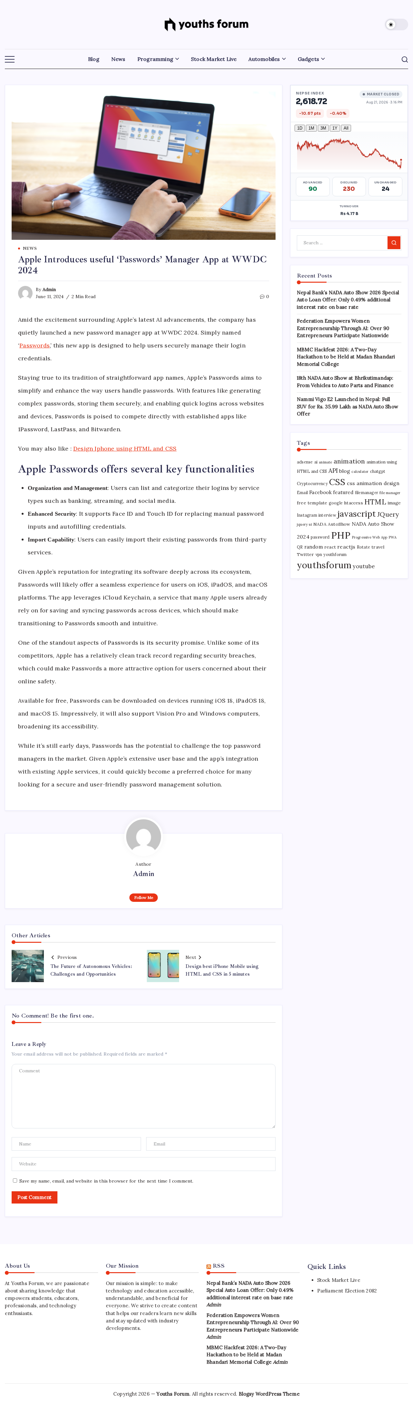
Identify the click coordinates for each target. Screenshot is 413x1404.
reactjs (346, 546)
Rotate (363, 547)
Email (302, 492)
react (330, 547)
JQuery (388, 514)
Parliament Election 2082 (347, 1291)
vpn (319, 554)
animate (325, 462)
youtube (363, 566)
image (394, 503)
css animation (364, 483)
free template (312, 503)
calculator (359, 471)
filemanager (366, 492)
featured (343, 492)
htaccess (353, 503)
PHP (341, 535)
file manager (389, 493)
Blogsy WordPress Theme (269, 1394)
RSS (219, 1265)
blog (344, 471)
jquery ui (304, 524)
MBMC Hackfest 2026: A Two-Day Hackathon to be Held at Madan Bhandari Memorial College (346, 356)
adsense (305, 462)
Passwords (34, 345)
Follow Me (143, 897)
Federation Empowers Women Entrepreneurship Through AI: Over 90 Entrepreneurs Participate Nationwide (343, 328)
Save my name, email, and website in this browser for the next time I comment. (106, 1181)
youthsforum (324, 565)
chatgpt (377, 471)
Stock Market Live (338, 1280)
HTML (375, 501)
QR (300, 547)
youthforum (335, 554)
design (391, 483)
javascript (356, 513)
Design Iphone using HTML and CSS (124, 448)
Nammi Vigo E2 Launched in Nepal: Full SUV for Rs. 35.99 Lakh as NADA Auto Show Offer (347, 406)
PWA (393, 537)
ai (315, 462)
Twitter (305, 554)
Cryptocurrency (312, 483)
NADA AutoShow (331, 524)
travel (377, 547)
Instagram (307, 515)
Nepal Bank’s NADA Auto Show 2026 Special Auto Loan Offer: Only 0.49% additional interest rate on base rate (348, 299)
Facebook (320, 492)
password (320, 537)
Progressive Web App (370, 537)
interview (327, 515)
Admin (49, 289)
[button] (396, 24)
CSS (337, 481)
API (333, 470)
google (336, 503)
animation (349, 461)
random (313, 547)
